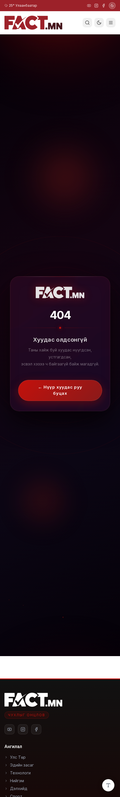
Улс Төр (18, 757)
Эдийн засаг (22, 765)
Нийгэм (17, 780)
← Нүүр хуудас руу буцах (60, 386)
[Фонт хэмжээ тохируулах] (108, 785)
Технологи (20, 772)
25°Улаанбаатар (23, 5)
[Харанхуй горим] (112, 5)
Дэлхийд (18, 788)
